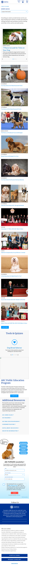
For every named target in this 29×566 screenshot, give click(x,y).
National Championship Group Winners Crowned (13, 252)
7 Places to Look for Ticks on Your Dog (14, 49)
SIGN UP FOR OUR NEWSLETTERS (10, 430)
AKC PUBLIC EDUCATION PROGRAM (10, 421)
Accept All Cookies (14, 555)
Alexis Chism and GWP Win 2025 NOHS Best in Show (14, 323)
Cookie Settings (14, 563)
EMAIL (5, 468)
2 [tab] (14, 59)
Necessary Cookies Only (14, 559)
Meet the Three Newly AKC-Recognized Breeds (12, 205)
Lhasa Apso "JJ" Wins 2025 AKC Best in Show (12, 229)
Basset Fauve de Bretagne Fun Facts (10, 156)
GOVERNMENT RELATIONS (8, 424)
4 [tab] (16, 355)
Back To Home (5, 6)
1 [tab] (13, 59)
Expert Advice (6, 45)
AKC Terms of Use (13, 485)
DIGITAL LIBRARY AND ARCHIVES (10, 428)
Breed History (4, 131)
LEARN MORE (14, 395)
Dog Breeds (4, 83)
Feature (3, 227)
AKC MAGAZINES (6, 417)
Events (3, 250)
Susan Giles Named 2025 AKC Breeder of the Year (13, 299)
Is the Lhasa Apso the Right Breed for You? (11, 276)
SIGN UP (14, 492)
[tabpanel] (14, 43)
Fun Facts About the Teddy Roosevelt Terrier (12, 85)
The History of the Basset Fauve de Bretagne (12, 132)
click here (18, 495)
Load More (5, 327)
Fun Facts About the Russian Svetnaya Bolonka (12, 179)
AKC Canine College (7, 415)
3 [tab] (16, 59)
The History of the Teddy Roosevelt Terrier (11, 109)
